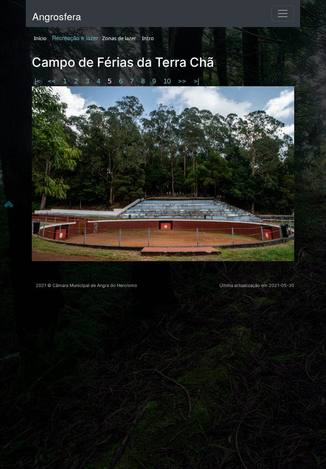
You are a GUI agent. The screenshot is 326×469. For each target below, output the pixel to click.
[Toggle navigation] (283, 13)
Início (40, 38)
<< (53, 81)
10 (168, 81)
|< (38, 81)
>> (183, 81)
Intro (148, 38)
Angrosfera (56, 16)
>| (196, 81)
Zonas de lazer (119, 38)
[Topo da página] (9, 203)
